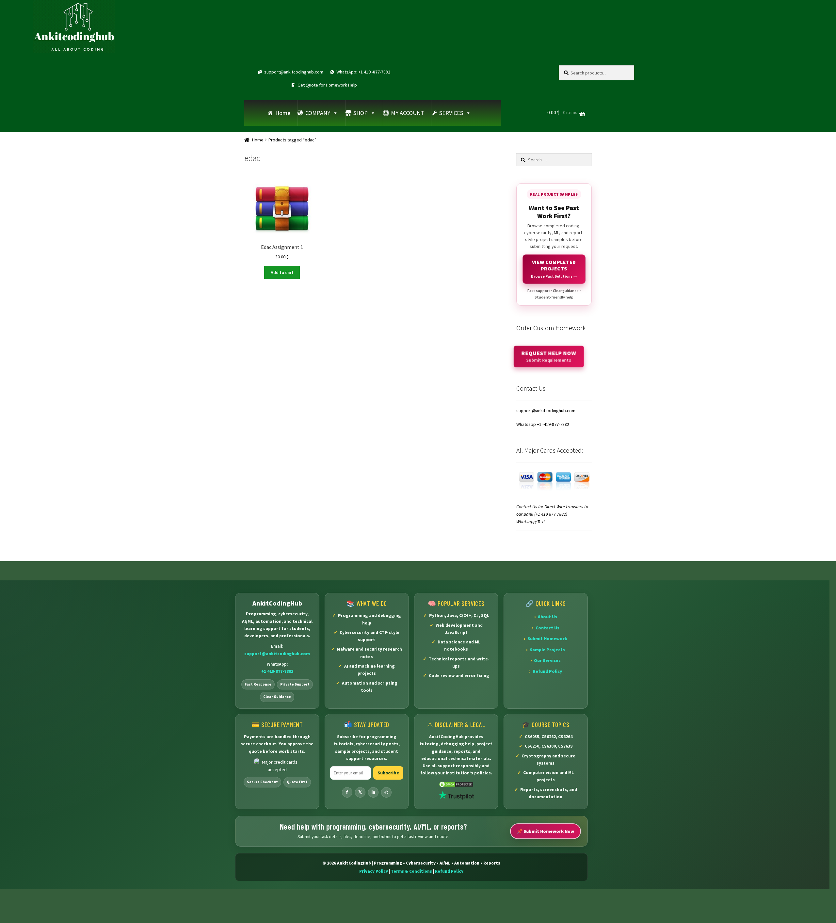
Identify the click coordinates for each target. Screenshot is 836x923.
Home (282, 113)
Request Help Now (549, 356)
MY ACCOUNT (407, 113)
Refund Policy (547, 671)
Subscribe (388, 773)
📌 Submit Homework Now (545, 831)
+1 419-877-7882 (277, 671)
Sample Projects (547, 650)
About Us (547, 617)
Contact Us (547, 628)
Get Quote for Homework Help (327, 85)
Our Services (547, 660)
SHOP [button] (360, 113)
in (373, 792)
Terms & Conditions (411, 871)
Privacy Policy (373, 871)
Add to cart (282, 272)
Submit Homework (547, 638)
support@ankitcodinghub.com (293, 72)
